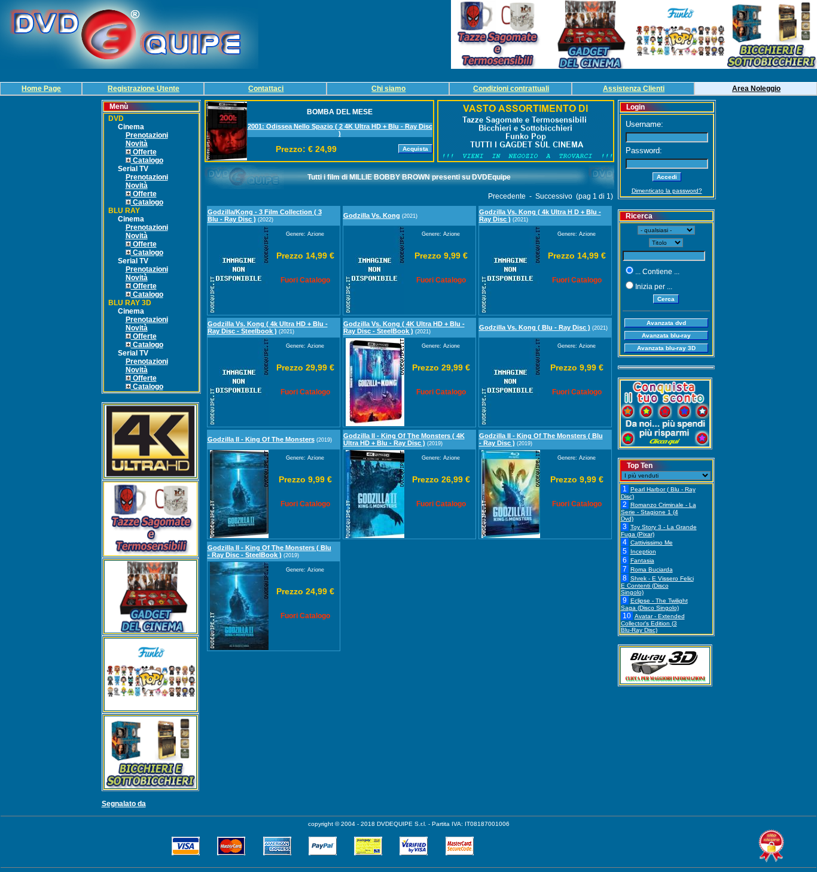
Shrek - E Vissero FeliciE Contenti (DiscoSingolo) (657, 585)
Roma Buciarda (651, 569)
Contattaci (265, 88)
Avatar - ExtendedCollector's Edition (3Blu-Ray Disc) (653, 623)
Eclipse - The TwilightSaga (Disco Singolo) (654, 604)
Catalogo (147, 160)
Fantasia (642, 560)
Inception (643, 551)
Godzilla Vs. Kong (371, 215)
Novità (137, 143)
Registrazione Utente (143, 88)
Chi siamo (388, 88)
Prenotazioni (147, 135)
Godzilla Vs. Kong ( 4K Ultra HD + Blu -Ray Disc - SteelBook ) (404, 327)
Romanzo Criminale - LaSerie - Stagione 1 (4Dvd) (658, 512)
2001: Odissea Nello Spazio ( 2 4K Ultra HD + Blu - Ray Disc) (340, 130)
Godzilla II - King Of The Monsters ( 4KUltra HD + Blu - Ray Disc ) (404, 439)
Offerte (144, 152)
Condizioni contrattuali (511, 88)
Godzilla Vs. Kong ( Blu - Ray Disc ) (534, 327)
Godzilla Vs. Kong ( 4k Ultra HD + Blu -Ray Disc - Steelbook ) (268, 327)
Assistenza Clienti (633, 88)
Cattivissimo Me (651, 542)
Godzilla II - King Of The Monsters (261, 439)
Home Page (41, 88)
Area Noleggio (756, 88)
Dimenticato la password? (667, 190)
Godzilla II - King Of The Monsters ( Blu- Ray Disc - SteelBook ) (269, 551)
